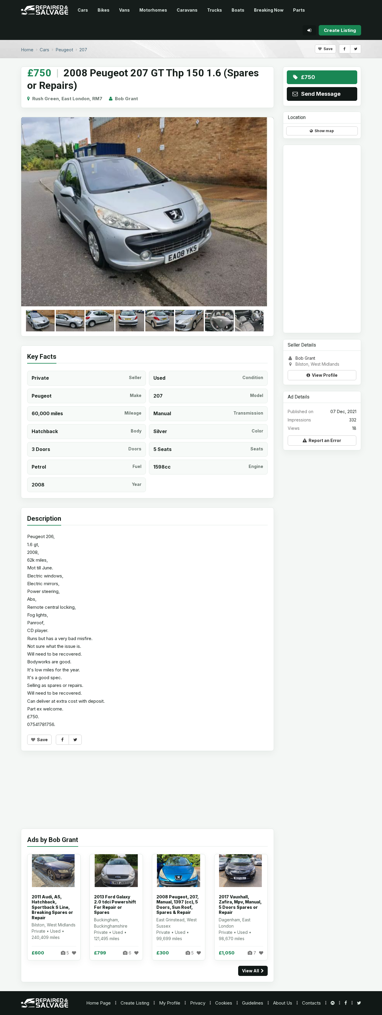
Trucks (214, 10)
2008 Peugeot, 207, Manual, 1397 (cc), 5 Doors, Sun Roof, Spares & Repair (177, 904)
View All (251, 970)
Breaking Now (269, 10)
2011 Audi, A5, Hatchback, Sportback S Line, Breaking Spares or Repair (52, 907)
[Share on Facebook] (344, 48)
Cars (83, 10)
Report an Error (324, 440)
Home (98, 1003)
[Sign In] (309, 30)
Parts (299, 10)
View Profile (324, 375)
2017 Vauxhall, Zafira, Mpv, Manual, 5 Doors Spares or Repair (240, 904)
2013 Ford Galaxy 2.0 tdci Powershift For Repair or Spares (115, 904)
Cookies (223, 1003)
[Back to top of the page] (333, 1003)
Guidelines (252, 1003)
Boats (238, 10)
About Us (282, 1003)
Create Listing (135, 1003)
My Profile (169, 1003)
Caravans (187, 10)
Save (327, 49)
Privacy (197, 1003)
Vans (124, 10)
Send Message (320, 94)
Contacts (311, 1003)
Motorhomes (153, 10)
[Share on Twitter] (355, 48)
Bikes (104, 10)
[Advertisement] (147, 794)
